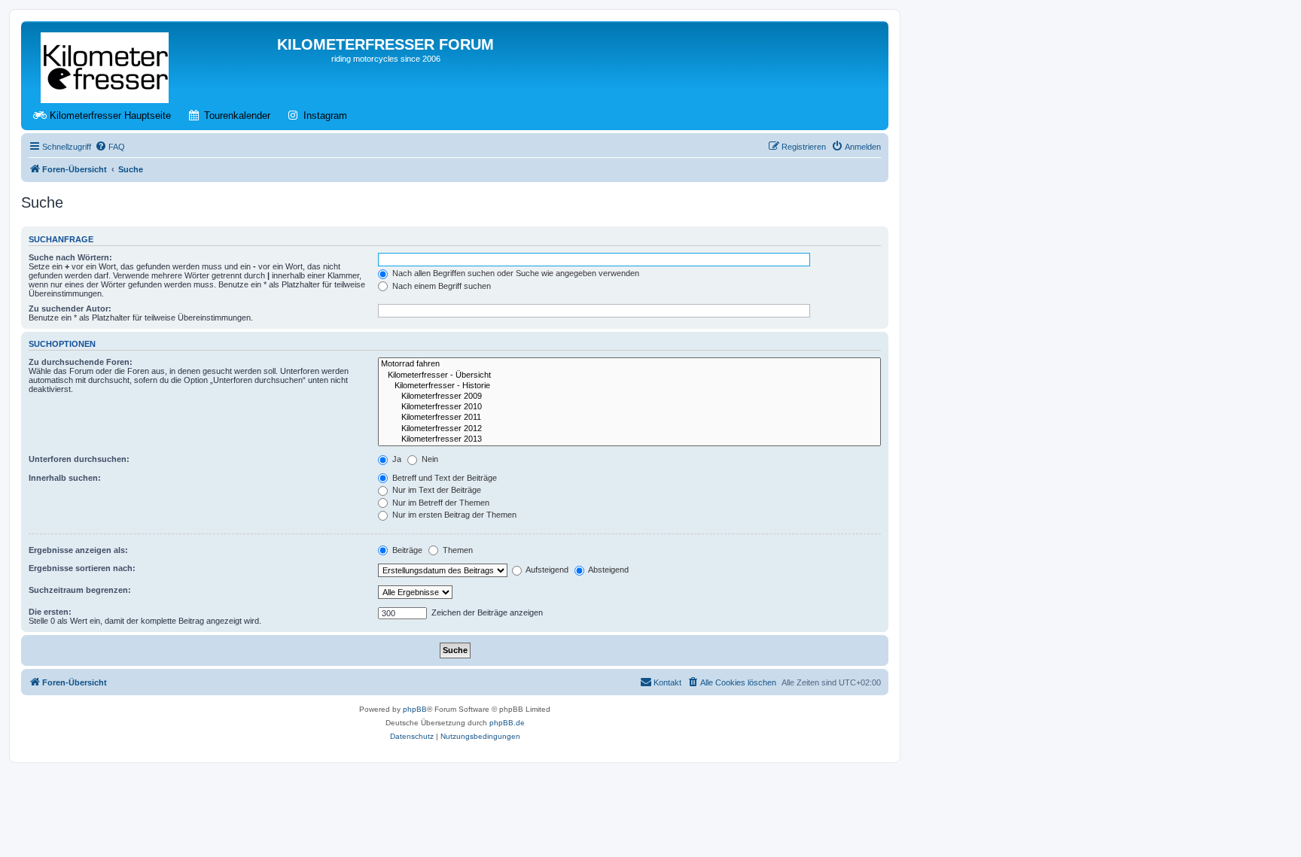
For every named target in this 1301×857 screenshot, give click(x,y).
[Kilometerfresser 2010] (629, 407)
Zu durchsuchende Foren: (81, 361)
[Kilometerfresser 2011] (629, 417)
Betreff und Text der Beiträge (443, 477)
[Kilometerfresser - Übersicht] (629, 375)
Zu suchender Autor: (70, 308)
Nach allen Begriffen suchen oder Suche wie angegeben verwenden (514, 273)
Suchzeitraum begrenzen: (80, 589)
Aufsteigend (546, 569)
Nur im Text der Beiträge (435, 489)
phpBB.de (507, 723)
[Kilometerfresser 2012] (629, 429)
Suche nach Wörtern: (70, 257)
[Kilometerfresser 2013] (629, 439)
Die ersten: (50, 611)
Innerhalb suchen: (65, 477)
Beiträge (406, 550)
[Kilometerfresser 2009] (629, 396)
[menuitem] (110, 147)
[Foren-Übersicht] (105, 65)
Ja (395, 458)
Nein (428, 458)
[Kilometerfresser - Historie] (629, 386)
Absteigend (608, 569)
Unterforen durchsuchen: (79, 458)
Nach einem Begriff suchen (440, 285)
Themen (456, 550)
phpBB (415, 709)
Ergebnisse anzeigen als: (78, 550)
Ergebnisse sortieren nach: (82, 568)
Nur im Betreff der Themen (439, 502)
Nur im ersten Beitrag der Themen (453, 514)
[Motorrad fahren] (629, 364)
